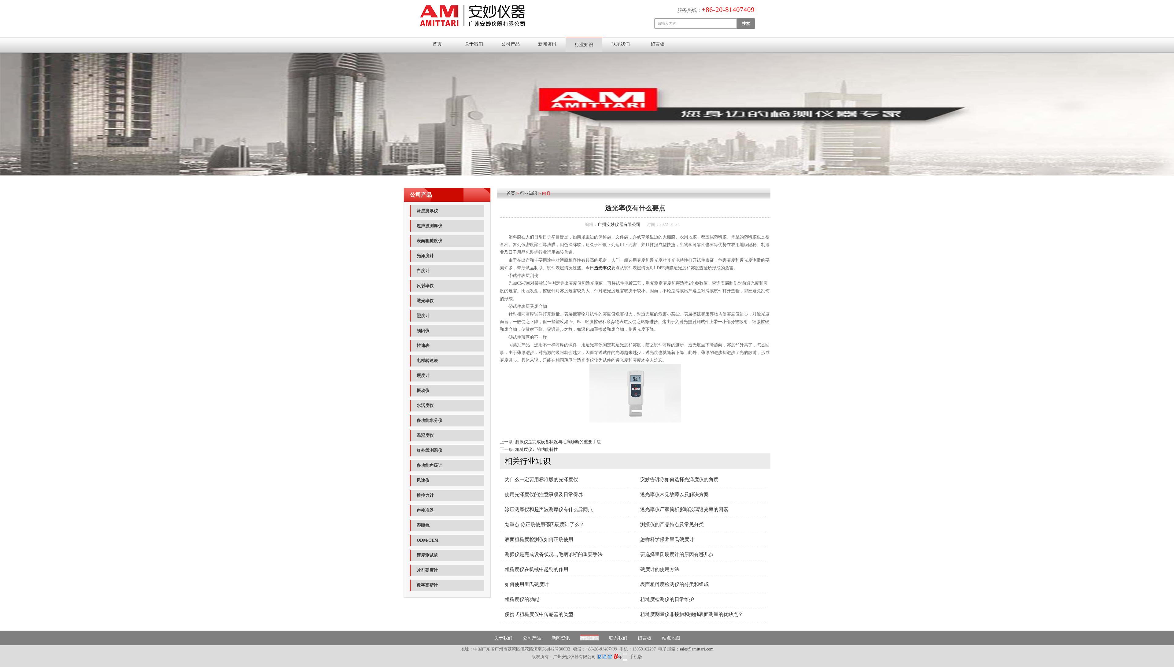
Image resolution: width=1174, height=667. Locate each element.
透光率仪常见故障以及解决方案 (674, 494)
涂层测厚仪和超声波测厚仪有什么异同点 (549, 509)
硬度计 (423, 375)
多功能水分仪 (429, 420)
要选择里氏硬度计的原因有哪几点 (677, 554)
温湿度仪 (425, 435)
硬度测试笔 (427, 555)
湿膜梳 (423, 525)
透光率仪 (425, 300)
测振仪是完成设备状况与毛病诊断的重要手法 (558, 442)
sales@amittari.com (697, 649)
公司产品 (510, 44)
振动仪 (423, 390)
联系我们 (620, 44)
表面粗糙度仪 (429, 240)
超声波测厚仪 (429, 225)
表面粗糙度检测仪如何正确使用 (539, 539)
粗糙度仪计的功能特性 (536, 449)
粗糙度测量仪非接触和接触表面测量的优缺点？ (691, 614)
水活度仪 (425, 405)
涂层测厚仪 (427, 210)
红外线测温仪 (429, 450)
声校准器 (425, 510)
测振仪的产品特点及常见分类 (672, 524)
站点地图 (671, 638)
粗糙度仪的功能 (522, 599)
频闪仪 (423, 330)
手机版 (635, 656)
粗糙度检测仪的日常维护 (667, 599)
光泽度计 (425, 255)
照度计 (423, 315)
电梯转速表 (427, 360)
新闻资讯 (547, 44)
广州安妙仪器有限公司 (619, 224)
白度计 (423, 270)
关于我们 (474, 44)
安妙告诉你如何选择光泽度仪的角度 (679, 479)
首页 (437, 44)
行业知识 (584, 44)
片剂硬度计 (427, 570)
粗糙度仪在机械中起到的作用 (536, 569)
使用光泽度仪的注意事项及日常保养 (544, 494)
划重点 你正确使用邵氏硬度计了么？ (544, 524)
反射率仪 (425, 285)
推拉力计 (425, 495)
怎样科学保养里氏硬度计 (667, 539)
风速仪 (423, 480)
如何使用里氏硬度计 (527, 584)
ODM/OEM (427, 540)
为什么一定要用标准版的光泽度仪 (541, 479)
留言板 (657, 44)
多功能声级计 (429, 465)
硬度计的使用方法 (659, 569)
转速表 (423, 345)
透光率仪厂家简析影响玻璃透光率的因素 (684, 509)
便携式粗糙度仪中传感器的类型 (539, 614)
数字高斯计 (427, 585)
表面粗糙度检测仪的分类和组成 (674, 584)
